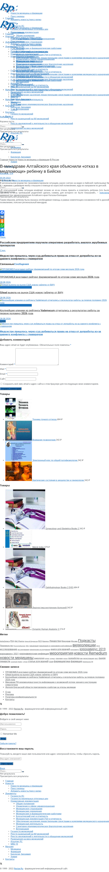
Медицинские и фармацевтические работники (38, 48)
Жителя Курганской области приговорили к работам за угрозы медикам (40, 687)
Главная (9, 34)
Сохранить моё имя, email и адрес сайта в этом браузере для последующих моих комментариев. (51, 384)
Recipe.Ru (18, 709)
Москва (74, 641)
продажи (59, 658)
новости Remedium (90, 653)
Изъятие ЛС (17, 94)
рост (96, 658)
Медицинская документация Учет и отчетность (39, 54)
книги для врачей (60, 649)
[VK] (54, 217)
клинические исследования (40, 650)
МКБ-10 (14, 97)
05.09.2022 (5, 178)
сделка (25, 662)
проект (65, 658)
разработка (73, 658)
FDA (12, 641)
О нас (8, 692)
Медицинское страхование (29, 42)
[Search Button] (23, 126)
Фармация (16, 152)
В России (54, 159)
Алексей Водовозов (31, 641)
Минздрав (66, 641)
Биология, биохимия (21, 157)
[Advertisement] (31, 17)
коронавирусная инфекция (34, 653)
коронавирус (74, 650)
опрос (47, 658)
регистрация (88, 658)
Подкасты (87, 640)
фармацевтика (62, 661)
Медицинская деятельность (29, 99)
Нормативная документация (25, 32)
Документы (10, 46)
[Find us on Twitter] (1, 111)
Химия (14, 162)
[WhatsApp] (54, 225)
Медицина (16, 147)
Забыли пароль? (8, 743)
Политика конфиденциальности (21, 697)
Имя (3, 369)
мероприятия (61, 653)
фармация (76, 661)
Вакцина (45, 641)
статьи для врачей (38, 661)
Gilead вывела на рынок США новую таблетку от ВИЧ (31, 292)
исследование (8, 649)
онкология (39, 658)
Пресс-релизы (17, 32)
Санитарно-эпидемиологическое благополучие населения (44, 104)
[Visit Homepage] (9, 11)
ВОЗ (40, 641)
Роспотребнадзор (19, 646)
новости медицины (16, 657)
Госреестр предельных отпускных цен (29, 51)
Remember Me (10, 734)
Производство (6, 646)
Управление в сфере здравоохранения (35, 59)
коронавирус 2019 (93, 649)
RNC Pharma (19, 641)
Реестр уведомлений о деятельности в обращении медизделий (42, 123)
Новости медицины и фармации (26, 28)
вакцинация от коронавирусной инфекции (55, 646)
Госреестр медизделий (22, 114)
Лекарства (55, 641)
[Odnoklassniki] (54, 221)
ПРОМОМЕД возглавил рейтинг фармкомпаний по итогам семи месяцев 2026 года (49, 277)
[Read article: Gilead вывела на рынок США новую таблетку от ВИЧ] (54, 285)
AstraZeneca (5, 641)
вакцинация (34, 646)
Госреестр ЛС (17, 47)
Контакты (9, 105)
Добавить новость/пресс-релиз (26, 37)
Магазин (9, 89)
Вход (2, 768)
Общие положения (25, 56)
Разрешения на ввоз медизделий (27, 128)
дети (98, 646)
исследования (23, 650)
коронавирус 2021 (9, 653)
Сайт (2, 379)
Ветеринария (22, 109)
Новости (9, 36)
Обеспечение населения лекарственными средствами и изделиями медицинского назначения (62, 58)
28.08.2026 (5, 282)
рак (81, 658)
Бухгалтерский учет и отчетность (32, 69)
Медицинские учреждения (29, 64)
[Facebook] (54, 212)
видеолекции (84, 645)
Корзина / (6, 117)
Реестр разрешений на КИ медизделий (30, 118)
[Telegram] (54, 229)
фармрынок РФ (88, 662)
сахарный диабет (16, 662)
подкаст (52, 658)
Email (3, 374)
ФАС (27, 646)
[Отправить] (54, 234)
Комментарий (7, 364)
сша (51, 661)
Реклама (9, 694)
